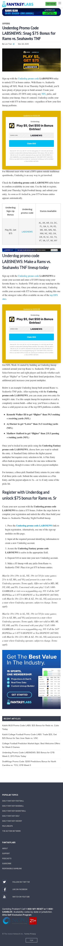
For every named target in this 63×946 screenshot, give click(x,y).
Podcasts (6, 858)
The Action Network (11, 831)
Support (6, 853)
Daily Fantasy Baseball (13, 806)
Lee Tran (8, 44)
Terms (26, 934)
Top (31, 940)
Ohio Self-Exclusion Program (17, 914)
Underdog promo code (28, 78)
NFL (44, 93)
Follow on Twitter (21, 882)
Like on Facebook (19, 889)
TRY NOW (50, 4)
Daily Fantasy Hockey (12, 821)
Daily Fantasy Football (13, 801)
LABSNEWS (27, 231)
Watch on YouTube (21, 896)
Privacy (33, 934)
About (5, 848)
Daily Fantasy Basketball (14, 811)
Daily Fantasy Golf (10, 816)
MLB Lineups (7, 826)
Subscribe (6, 863)
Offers (6, 23)
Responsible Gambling (12, 868)
